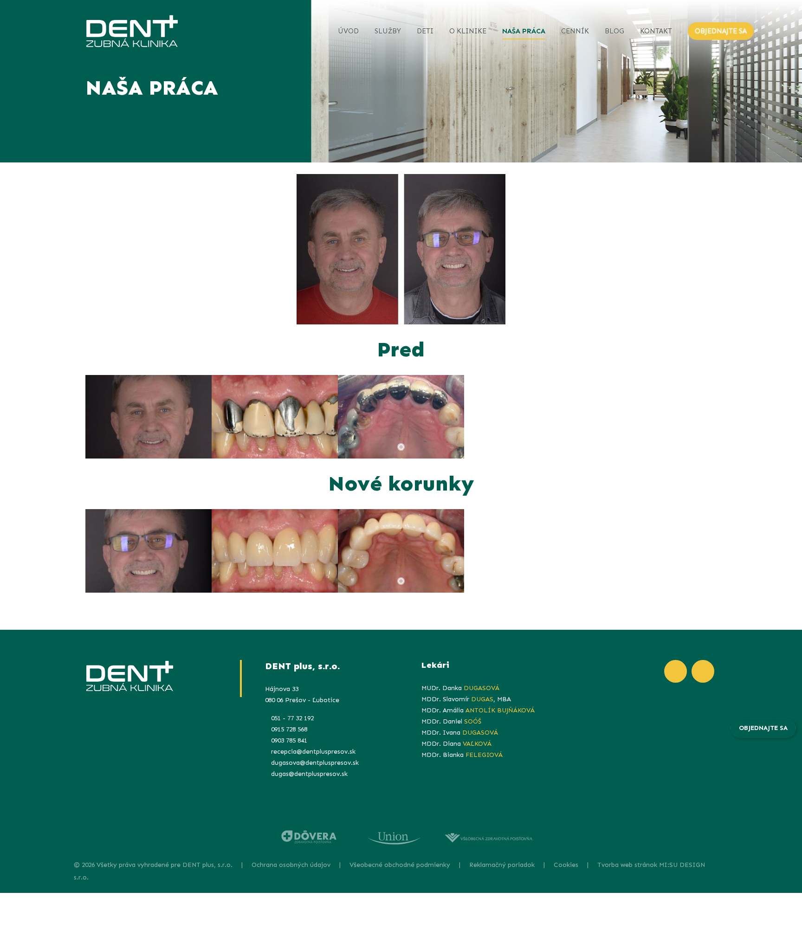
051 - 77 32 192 (292, 718)
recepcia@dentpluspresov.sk (313, 752)
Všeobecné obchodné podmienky (399, 865)
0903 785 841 (289, 740)
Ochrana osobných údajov (291, 865)
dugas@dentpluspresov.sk (309, 774)
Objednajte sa (763, 728)
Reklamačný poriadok (502, 865)
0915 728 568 (289, 729)
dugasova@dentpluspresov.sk (315, 763)
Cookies (566, 865)
